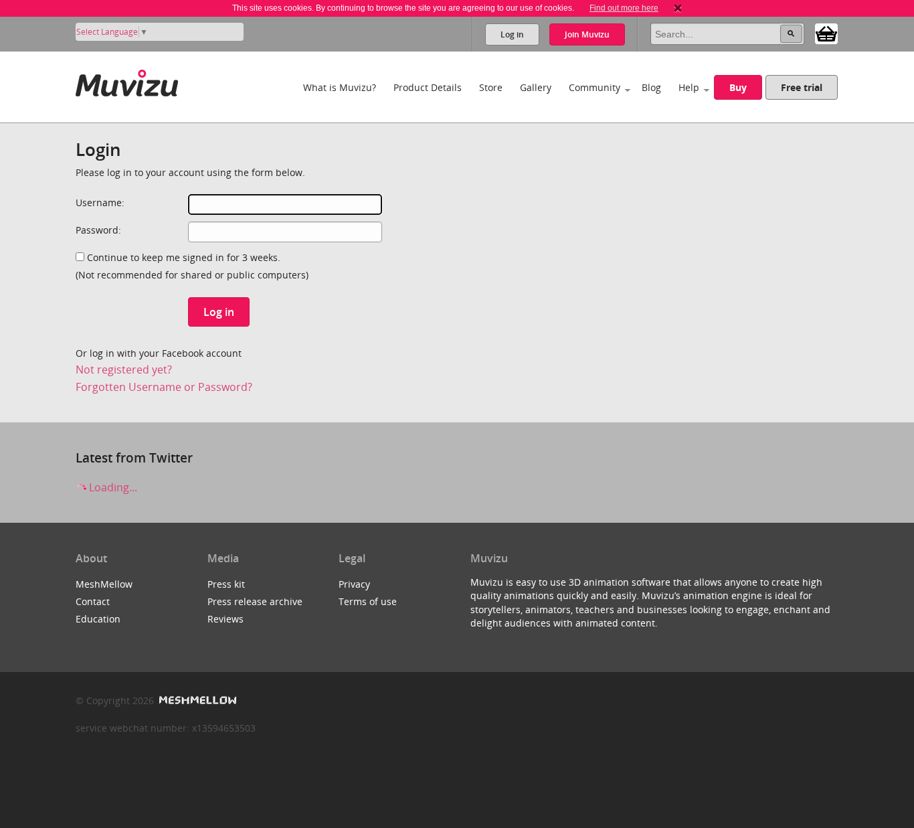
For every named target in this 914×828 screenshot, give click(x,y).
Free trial (801, 87)
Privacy (354, 584)
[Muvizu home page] (127, 80)
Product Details (427, 87)
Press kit (226, 584)
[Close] (678, 8)
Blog (651, 87)
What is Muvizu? (339, 87)
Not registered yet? (124, 369)
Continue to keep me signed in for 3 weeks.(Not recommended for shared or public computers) (192, 266)
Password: (98, 230)
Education (98, 618)
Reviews (225, 618)
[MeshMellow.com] (196, 700)
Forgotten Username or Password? (164, 387)
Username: (100, 202)
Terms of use (368, 601)
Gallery (535, 87)
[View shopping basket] (826, 32)
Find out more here (623, 8)
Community (594, 87)
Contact (93, 601)
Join (587, 34)
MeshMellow (104, 584)
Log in (512, 34)
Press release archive (254, 601)
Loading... (111, 487)
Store (490, 87)
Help (688, 87)
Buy (738, 87)
